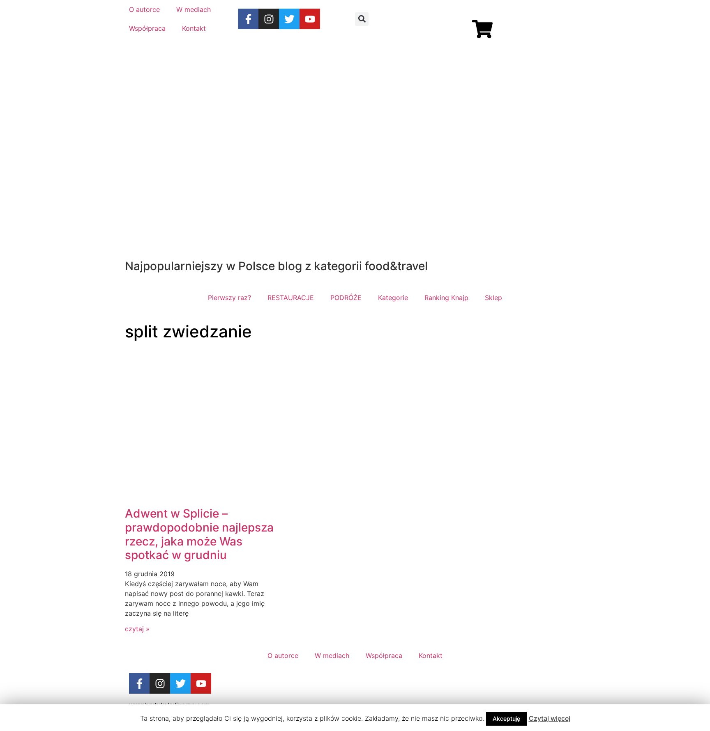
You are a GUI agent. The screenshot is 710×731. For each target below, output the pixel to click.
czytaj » (137, 629)
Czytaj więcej (549, 718)
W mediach (193, 9)
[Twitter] (289, 19)
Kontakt (194, 28)
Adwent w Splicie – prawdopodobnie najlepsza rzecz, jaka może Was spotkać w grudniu (199, 534)
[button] (362, 19)
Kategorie (393, 297)
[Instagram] (268, 19)
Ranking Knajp (446, 297)
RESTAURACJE (290, 297)
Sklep (493, 297)
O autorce (144, 9)
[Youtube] (310, 19)
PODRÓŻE (346, 297)
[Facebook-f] (248, 19)
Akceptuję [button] (506, 718)
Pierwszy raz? (229, 297)
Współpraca (147, 28)
